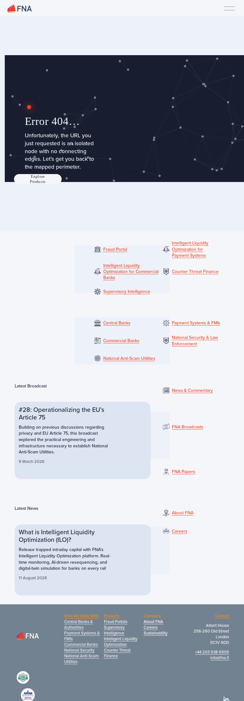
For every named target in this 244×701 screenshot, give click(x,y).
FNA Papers (183, 472)
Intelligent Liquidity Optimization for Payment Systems (190, 249)
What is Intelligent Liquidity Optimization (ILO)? (57, 535)
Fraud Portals (115, 621)
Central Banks (116, 323)
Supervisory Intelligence (126, 292)
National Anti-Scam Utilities (129, 358)
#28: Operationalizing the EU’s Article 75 (61, 413)
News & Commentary (192, 390)
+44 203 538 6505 (212, 652)
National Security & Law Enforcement (195, 340)
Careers (179, 531)
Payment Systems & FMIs (196, 323)
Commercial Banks (121, 341)
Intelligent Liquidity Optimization (120, 641)
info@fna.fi (219, 657)
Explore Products (37, 179)
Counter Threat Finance (195, 272)
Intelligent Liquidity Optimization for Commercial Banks (131, 272)
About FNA (182, 513)
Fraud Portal (115, 249)
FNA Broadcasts (187, 427)
